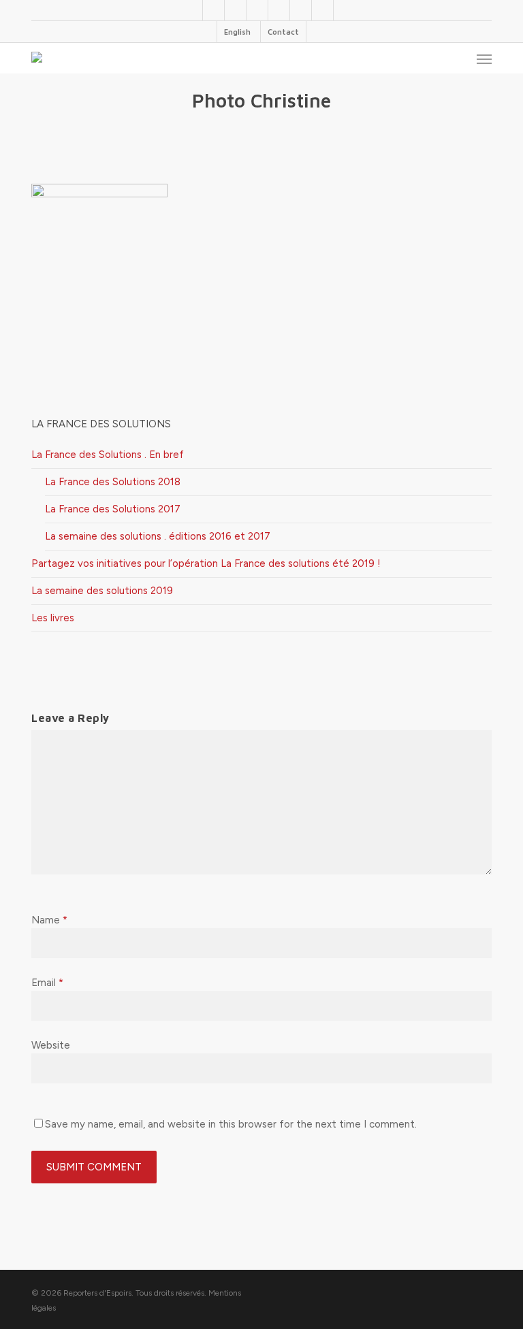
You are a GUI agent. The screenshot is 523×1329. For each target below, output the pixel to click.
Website (50, 1045)
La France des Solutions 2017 (112, 509)
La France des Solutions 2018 (112, 482)
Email (47, 983)
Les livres (52, 618)
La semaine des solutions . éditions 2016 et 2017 (157, 536)
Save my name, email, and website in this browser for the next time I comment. (231, 1124)
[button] (484, 58)
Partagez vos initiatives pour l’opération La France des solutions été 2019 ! (206, 563)
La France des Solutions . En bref (107, 454)
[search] (457, 58)
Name (49, 920)
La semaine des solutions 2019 (102, 591)
